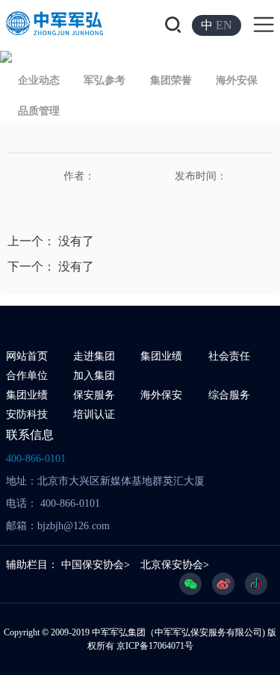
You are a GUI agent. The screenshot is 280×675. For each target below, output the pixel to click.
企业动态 (39, 80)
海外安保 (237, 80)
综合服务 (229, 395)
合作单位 (27, 375)
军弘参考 (104, 80)
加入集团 (94, 375)
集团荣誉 (171, 80)
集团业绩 (161, 356)
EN (224, 25)
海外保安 (161, 395)
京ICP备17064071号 (154, 646)
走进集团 (94, 356)
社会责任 (229, 356)
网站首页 (27, 356)
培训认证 (94, 414)
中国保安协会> (95, 564)
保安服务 (94, 395)
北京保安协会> (174, 564)
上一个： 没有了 (50, 241)
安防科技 (27, 414)
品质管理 (39, 111)
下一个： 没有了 (50, 266)
